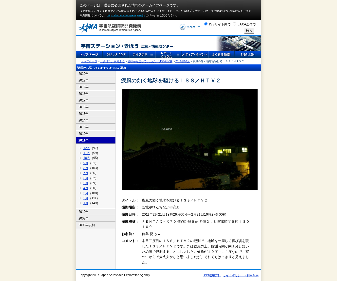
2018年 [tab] (83, 94)
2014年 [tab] (83, 120)
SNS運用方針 (212, 275)
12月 (86, 148)
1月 (85, 203)
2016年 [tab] (83, 107)
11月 (86, 153)
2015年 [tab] (83, 114)
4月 (85, 188)
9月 (85, 163)
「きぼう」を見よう (112, 61)
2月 (85, 198)
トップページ (89, 61)
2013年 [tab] (83, 127)
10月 (86, 158)
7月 (85, 173)
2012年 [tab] (83, 134)
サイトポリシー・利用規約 (241, 275)
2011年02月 (182, 61)
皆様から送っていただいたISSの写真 (150, 61)
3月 (85, 193)
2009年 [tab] (83, 218)
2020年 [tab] (83, 74)
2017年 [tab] (83, 100)
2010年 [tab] (83, 212)
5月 (85, 183)
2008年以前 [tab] (86, 225)
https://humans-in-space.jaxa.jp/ (126, 15)
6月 (85, 178)
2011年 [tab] (83, 140)
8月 (85, 168)
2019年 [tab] (83, 80)
